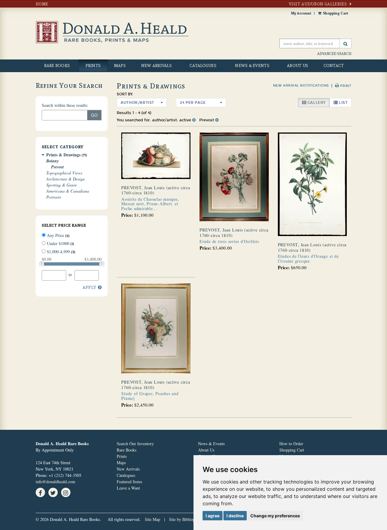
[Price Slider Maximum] (101, 264)
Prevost (57, 167)
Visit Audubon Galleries (318, 4)
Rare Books (57, 65)
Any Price (58, 235)
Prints (93, 65)
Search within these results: (65, 105)
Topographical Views (64, 173)
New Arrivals (156, 65)
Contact (334, 65)
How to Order (291, 443)
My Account (301, 13)
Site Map (152, 519)
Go (94, 115)
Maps (120, 65)
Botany (52, 161)
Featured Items (129, 481)
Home (42, 4)
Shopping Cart (335, 13)
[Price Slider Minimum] (41, 264)
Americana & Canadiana (67, 191)
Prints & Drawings (63, 155)
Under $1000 (60, 243)
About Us (297, 65)
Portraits (53, 197)
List (345, 102)
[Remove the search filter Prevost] (217, 120)
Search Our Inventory (135, 443)
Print (345, 86)
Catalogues (203, 65)
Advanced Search (334, 53)
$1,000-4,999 (60, 251)
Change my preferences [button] (275, 515)
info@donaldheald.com (55, 481)
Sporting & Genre (61, 185)
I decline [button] (235, 515)
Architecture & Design (65, 179)
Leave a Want (128, 488)
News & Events (252, 65)
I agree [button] (213, 515)
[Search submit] (346, 43)
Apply (89, 287)
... (150, 203)
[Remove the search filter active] (194, 120)
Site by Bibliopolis (185, 519)
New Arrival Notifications (301, 86)
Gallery (318, 102)
